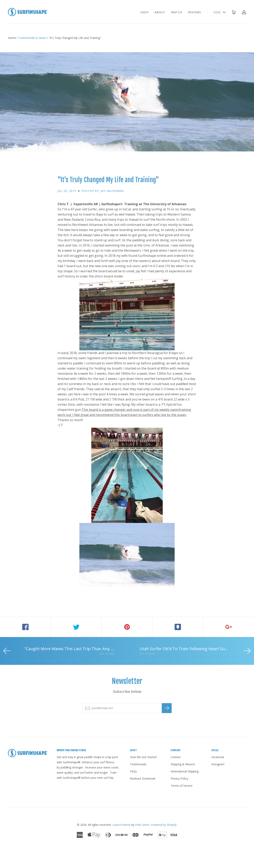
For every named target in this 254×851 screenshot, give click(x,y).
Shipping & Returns (183, 764)
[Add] (228, 627)
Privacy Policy (179, 778)
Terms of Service (181, 785)
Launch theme (121, 825)
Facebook (217, 757)
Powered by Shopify (163, 825)
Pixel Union (142, 825)
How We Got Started (143, 757)
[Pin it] (127, 627)
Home (12, 38)
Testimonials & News (32, 38)
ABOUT (160, 12)
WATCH (176, 12)
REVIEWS (194, 12)
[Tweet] (76, 627)
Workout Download (142, 778)
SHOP (144, 12)
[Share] (25, 627)
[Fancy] (177, 627)
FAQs (133, 771)
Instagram (217, 764)
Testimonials (138, 764)
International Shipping (184, 771)
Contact (176, 757)
